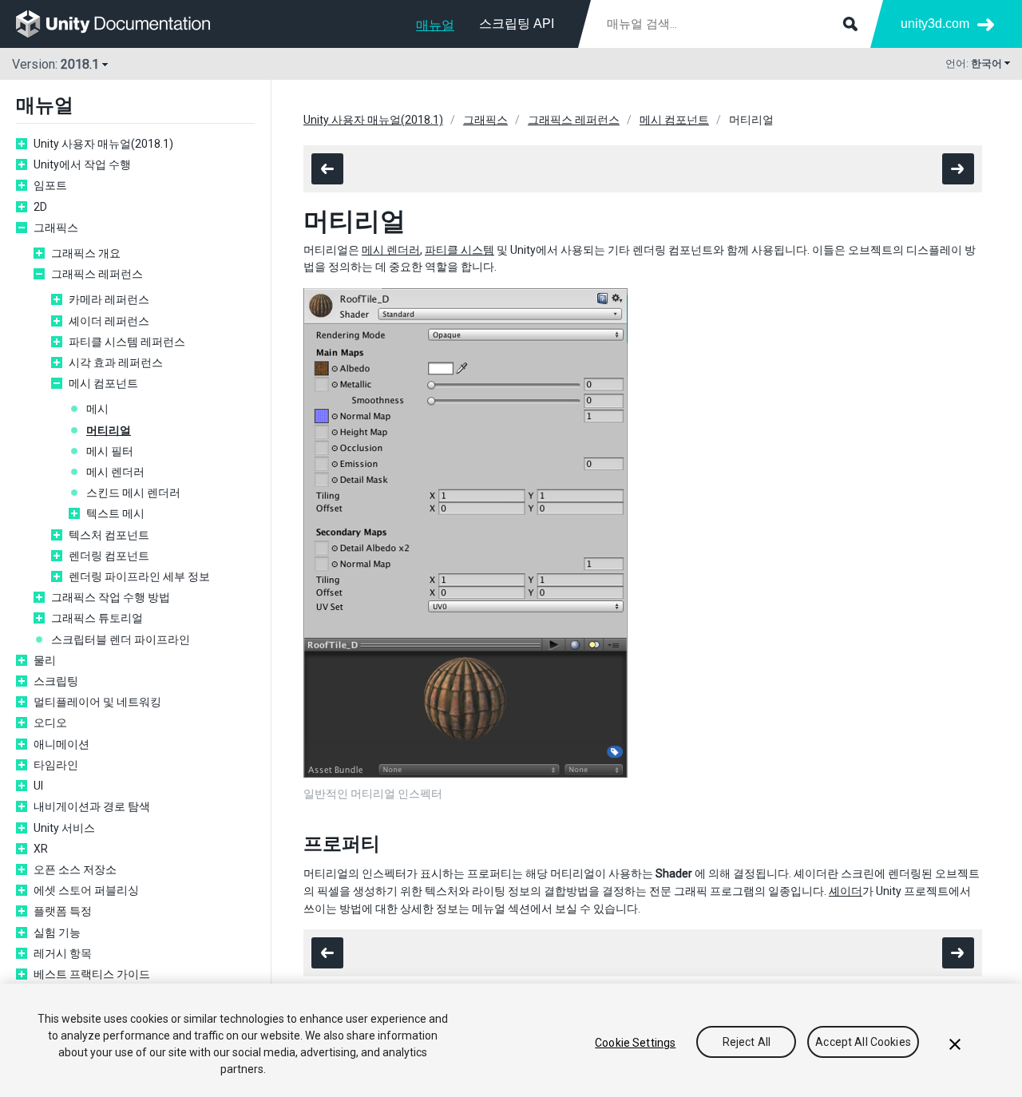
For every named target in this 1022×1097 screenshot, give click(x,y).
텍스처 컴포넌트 (109, 535)
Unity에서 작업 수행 (82, 164)
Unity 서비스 (64, 828)
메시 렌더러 (115, 471)
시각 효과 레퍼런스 (116, 362)
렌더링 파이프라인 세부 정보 (139, 576)
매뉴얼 (435, 25)
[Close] (955, 1044)
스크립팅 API (516, 23)
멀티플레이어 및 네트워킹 (97, 701)
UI (38, 785)
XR (41, 848)
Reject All (746, 1042)
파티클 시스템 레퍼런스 (127, 341)
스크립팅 (56, 681)
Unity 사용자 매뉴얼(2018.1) (103, 143)
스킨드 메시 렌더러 (133, 492)
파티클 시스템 (459, 250)
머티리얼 (108, 430)
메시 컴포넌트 (103, 383)
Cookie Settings (635, 1042)
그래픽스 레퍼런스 (97, 273)
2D (40, 206)
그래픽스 (56, 227)
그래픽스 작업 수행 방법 (110, 597)
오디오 (50, 722)
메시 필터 (109, 451)
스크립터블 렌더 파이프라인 (120, 639)
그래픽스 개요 (86, 253)
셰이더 (845, 891)
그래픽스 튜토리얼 (97, 618)
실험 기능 (57, 932)
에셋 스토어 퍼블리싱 (86, 890)
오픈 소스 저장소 (75, 869)
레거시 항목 (63, 953)
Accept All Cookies (863, 1042)
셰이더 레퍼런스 (109, 321)
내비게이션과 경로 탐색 (92, 806)
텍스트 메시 (115, 513)
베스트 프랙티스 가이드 (92, 974)
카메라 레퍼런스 (109, 299)
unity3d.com (935, 23)
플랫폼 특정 (63, 911)
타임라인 (56, 764)
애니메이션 (61, 744)
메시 (97, 408)
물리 (45, 660)
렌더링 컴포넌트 (109, 555)
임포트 (50, 185)
